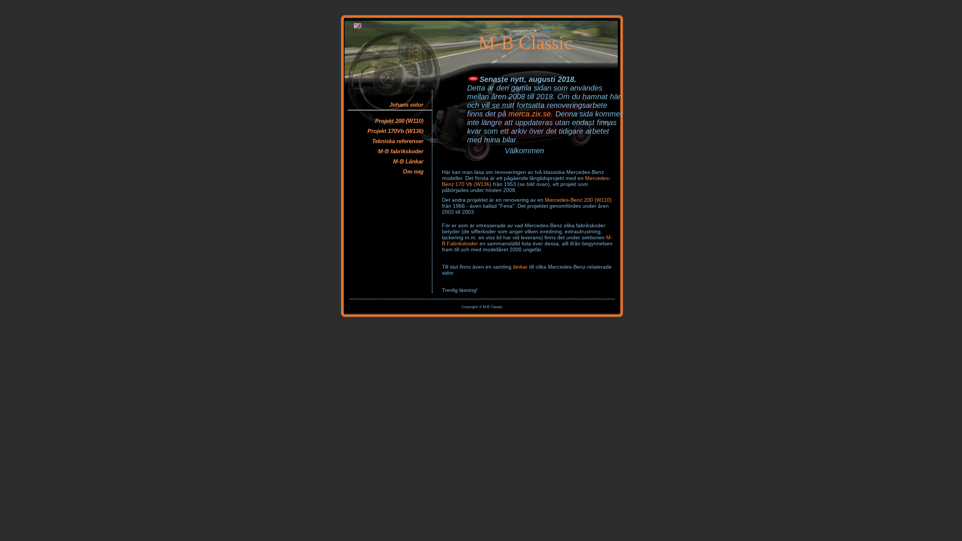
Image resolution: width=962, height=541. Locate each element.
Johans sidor (406, 104)
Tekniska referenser (398, 141)
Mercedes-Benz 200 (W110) (578, 200)
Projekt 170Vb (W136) (396, 131)
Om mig (413, 171)
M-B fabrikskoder (401, 151)
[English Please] (357, 26)
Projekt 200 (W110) (399, 121)
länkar (520, 267)
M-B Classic (525, 42)
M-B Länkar (408, 161)
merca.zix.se (529, 114)
